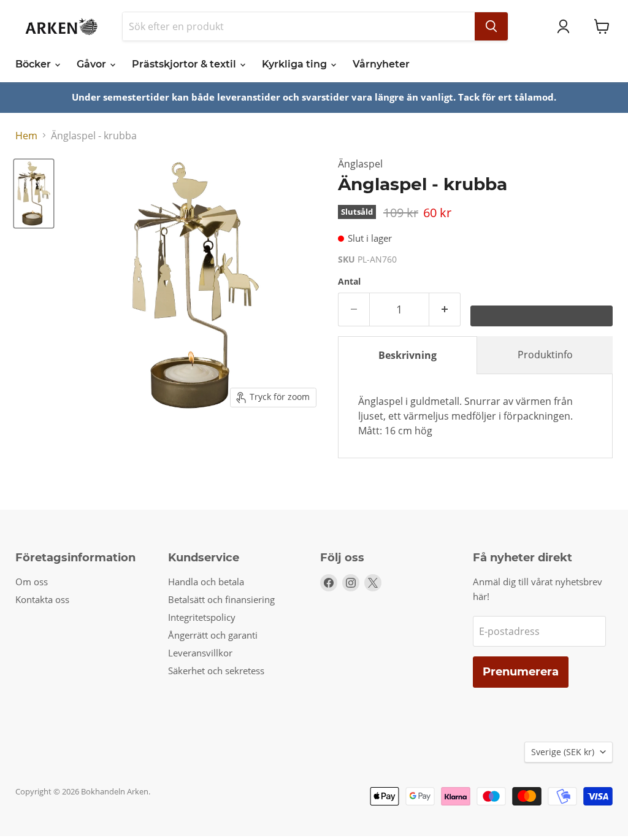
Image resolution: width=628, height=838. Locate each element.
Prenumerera (521, 671)
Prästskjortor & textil (185, 64)
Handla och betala (206, 581)
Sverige (562, 752)
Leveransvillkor (200, 653)
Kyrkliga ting (295, 64)
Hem (26, 135)
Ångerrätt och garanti (213, 635)
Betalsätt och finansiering (221, 599)
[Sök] (491, 26)
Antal (349, 281)
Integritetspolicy (202, 617)
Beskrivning (407, 355)
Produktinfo (545, 354)
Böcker (34, 64)
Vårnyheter (381, 64)
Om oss (31, 581)
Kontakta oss (42, 599)
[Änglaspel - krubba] (33, 194)
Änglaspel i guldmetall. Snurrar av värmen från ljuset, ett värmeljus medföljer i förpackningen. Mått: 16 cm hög (465, 415)
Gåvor (93, 64)
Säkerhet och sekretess (216, 670)
